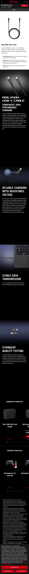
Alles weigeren (7, 571)
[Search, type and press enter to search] (24, 2)
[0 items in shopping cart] (27, 2)
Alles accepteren (21, 571)
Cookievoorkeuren (14, 567)
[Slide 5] (15, 442)
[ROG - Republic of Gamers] (14, 2)
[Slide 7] (19, 442)
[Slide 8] (21, 442)
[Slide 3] (11, 442)
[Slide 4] (13, 442)
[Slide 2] (9, 442)
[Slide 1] (7, 442)
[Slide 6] (17, 442)
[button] (2, 2)
